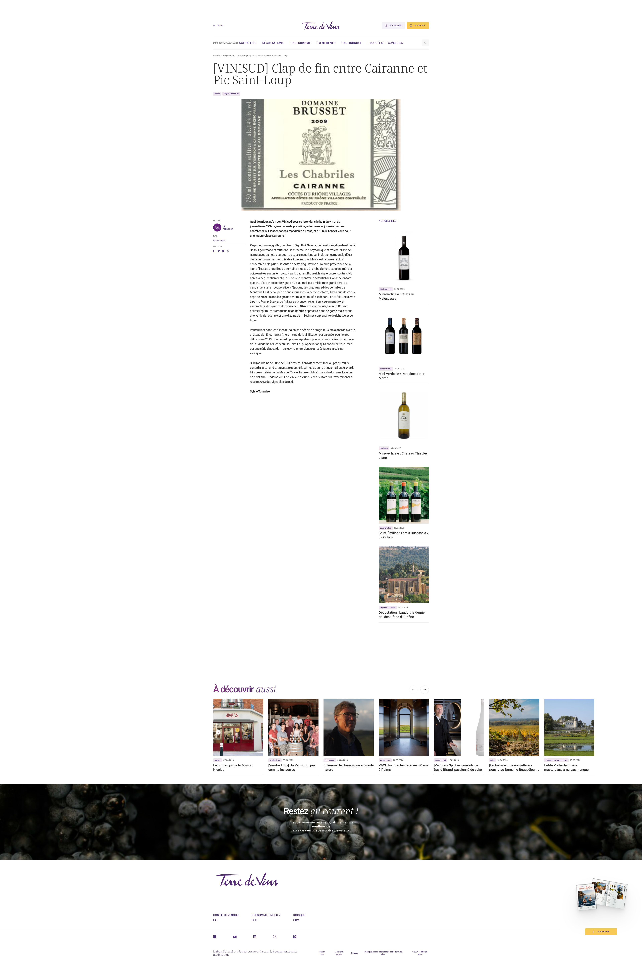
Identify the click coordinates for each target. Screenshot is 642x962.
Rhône (217, 94)
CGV (296, 920)
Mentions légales (339, 953)
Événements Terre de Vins (556, 760)
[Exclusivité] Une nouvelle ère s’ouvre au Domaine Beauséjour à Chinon (514, 767)
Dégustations (273, 43)
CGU (254, 920)
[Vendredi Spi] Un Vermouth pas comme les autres (291, 767)
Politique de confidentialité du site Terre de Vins (383, 953)
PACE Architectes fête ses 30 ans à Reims (403, 767)
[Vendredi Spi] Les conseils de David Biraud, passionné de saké (458, 767)
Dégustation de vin (231, 94)
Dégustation (229, 55)
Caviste (218, 760)
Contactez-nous (226, 915)
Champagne (330, 760)
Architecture (385, 760)
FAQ (216, 920)
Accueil (216, 55)
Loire (492, 760)
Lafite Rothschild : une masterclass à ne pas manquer (567, 767)
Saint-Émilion (385, 528)
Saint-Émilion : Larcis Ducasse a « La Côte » (404, 535)
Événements (326, 43)
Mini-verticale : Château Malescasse (396, 296)
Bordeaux (384, 448)
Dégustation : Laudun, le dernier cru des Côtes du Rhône (402, 614)
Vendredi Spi (275, 760)
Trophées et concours (385, 43)
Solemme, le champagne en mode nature (349, 767)
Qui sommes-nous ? (265, 915)
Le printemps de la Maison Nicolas (232, 767)
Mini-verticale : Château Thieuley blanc (403, 455)
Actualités (247, 43)
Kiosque (299, 915)
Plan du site (322, 953)
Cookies (354, 953)
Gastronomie (351, 43)
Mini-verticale (386, 289)
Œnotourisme (300, 43)
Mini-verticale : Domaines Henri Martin (402, 376)
